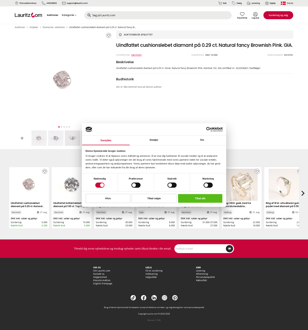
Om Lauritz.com (101, 270)
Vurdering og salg (278, 15)
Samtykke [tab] (105, 140)
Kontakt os (98, 273)
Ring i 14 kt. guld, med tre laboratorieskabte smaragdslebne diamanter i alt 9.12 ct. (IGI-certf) (241, 207)
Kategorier (68, 15)
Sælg (239, 3)
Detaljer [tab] (154, 139)
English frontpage (102, 283)
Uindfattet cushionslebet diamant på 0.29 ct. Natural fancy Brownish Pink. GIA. (26, 206)
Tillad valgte (154, 198)
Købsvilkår (201, 280)
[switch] (136, 185)
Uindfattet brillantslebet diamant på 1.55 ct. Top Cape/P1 (71, 204)
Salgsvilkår (151, 277)
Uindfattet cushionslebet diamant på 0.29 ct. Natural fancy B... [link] (102, 27)
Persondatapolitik (205, 277)
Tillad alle (200, 198)
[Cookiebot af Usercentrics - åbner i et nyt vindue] (209, 129)
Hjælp (273, 3)
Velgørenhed (100, 277)
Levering (256, 3)
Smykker (33, 27)
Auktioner (20, 27)
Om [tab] (202, 139)
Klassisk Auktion (102, 280)
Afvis (108, 198)
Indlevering (151, 273)
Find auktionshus (28, 3)
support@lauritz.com (77, 3)
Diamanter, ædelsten (54, 27)
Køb (225, 3)
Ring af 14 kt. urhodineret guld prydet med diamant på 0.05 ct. (284, 204)
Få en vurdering (154, 270)
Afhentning (202, 273)
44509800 (51, 3)
